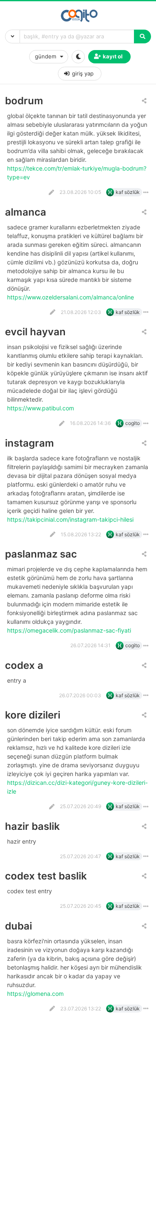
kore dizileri (32, 715)
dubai (18, 926)
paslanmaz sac (41, 554)
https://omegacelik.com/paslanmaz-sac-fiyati (70, 630)
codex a (24, 665)
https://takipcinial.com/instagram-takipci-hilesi (71, 519)
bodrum (24, 100)
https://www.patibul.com (41, 408)
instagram (29, 443)
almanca (25, 212)
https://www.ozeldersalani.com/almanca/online (71, 297)
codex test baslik (46, 876)
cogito (132, 423)
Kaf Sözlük (128, 192)
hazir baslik (32, 826)
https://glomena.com (36, 993)
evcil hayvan (35, 331)
